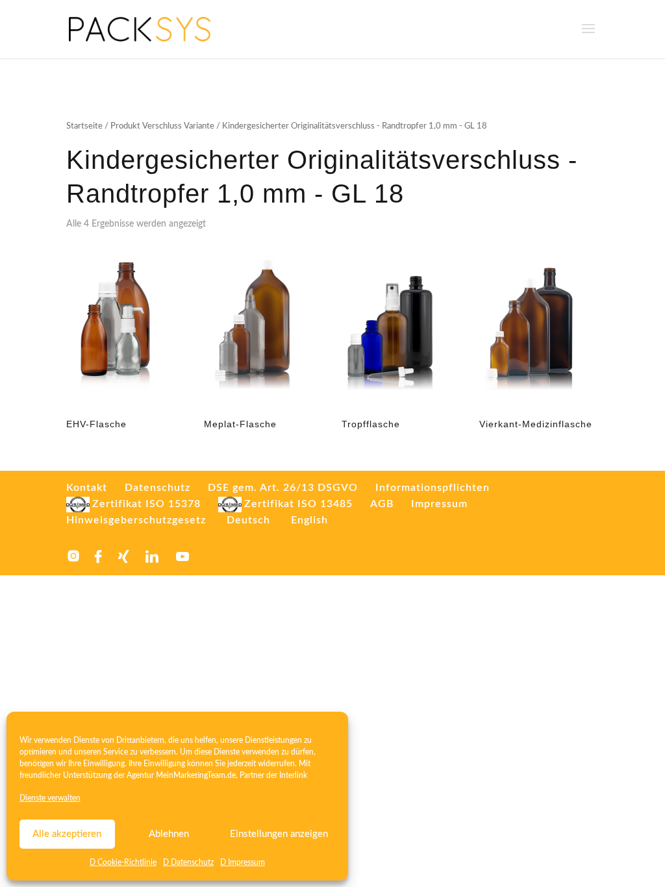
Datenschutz (157, 487)
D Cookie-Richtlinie (123, 862)
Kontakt (86, 487)
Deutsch (248, 520)
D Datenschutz (188, 862)
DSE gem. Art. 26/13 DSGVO (283, 487)
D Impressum (242, 862)
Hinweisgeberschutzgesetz (136, 520)
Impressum (439, 504)
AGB (382, 504)
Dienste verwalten (50, 798)
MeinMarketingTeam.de (196, 775)
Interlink (293, 775)
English (309, 520)
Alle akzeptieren (66, 834)
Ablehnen (169, 834)
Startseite (84, 126)
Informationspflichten (432, 487)
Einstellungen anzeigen (279, 834)
